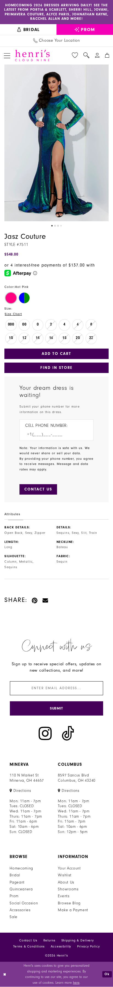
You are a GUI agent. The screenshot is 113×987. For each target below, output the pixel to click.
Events (63, 896)
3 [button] (58, 226)
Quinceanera (21, 889)
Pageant (17, 882)
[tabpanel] (56, 143)
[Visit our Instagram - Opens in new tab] (45, 733)
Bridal (15, 875)
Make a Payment (73, 910)
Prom (14, 896)
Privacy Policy (88, 946)
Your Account (69, 868)
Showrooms (68, 889)
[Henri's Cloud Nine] (32, 55)
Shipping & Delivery (77, 940)
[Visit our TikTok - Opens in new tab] (68, 733)
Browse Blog (69, 903)
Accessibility (61, 946)
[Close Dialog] (5, 974)
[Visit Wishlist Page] (75, 55)
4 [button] (61, 226)
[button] (7, 55)
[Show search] (86, 55)
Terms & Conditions (29, 946)
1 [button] (52, 226)
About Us (66, 882)
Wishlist (65, 875)
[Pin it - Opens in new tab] (35, 600)
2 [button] (55, 226)
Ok (107, 974)
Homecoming (21, 868)
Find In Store (56, 367)
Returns (49, 940)
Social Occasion (24, 903)
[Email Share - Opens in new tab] (46, 600)
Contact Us (28, 940)
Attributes (12, 514)
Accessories (20, 910)
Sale (14, 917)
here (76, 983)
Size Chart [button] (13, 314)
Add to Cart (56, 353)
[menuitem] (28, 29)
